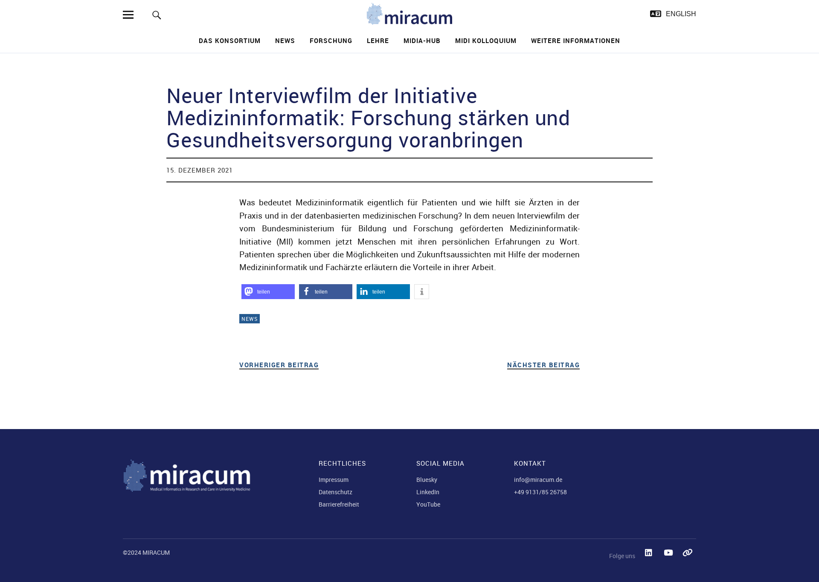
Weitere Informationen (575, 40)
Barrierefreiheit (339, 504)
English (681, 13)
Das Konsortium (230, 40)
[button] (268, 291)
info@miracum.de (538, 479)
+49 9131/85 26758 (540, 492)
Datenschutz (335, 492)
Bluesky (426, 479)
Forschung (331, 40)
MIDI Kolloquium (486, 40)
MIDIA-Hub (422, 40)
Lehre (378, 40)
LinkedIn (427, 492)
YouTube (428, 504)
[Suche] (156, 14)
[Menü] (128, 14)
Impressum (334, 479)
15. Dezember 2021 (199, 170)
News (285, 40)
